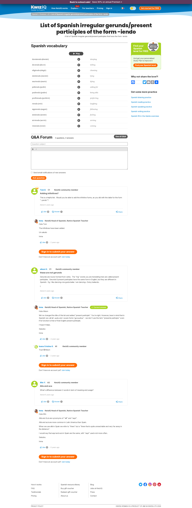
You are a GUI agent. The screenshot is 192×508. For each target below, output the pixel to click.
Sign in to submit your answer (58, 251)
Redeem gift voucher (69, 492)
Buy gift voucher (67, 488)
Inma (41, 221)
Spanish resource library (70, 484)
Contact (93, 496)
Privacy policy (37, 506)
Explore (74, 8)
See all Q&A (121, 136)
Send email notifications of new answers (49, 172)
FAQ (33, 488)
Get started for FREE (150, 8)
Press (92, 492)
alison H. (44, 269)
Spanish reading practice (141, 102)
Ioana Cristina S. (46, 346)
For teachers (88, 8)
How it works (36, 484)
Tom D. (43, 190)
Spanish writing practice (140, 111)
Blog (92, 484)
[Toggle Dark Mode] (133, 8)
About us (64, 496)
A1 (48, 14)
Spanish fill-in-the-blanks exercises (145, 116)
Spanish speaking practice (141, 107)
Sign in (109, 8)
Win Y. (43, 382)
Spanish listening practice (141, 97)
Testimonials (36, 492)
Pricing (100, 8)
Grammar (43, 14)
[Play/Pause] (76, 53)
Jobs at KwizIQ (96, 488)
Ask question (39, 178)
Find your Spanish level (145, 65)
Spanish (35, 14)
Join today (66, 257)
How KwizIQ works (59, 8)
